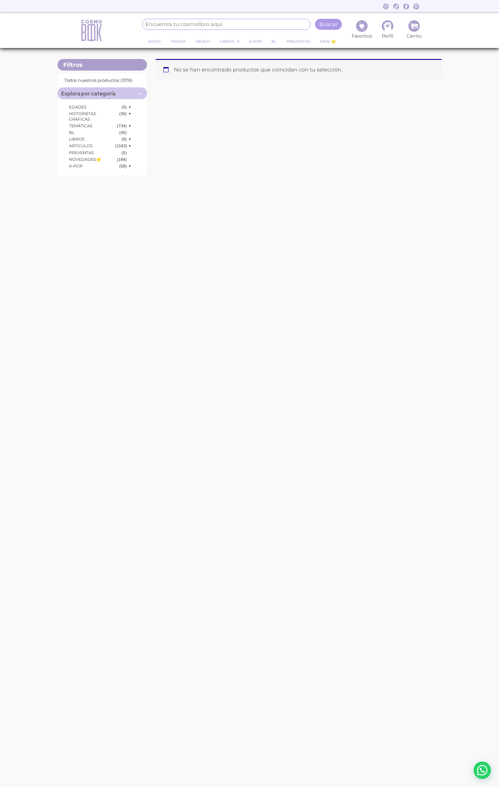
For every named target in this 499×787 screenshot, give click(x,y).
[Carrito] (414, 26)
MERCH (202, 41)
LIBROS (227, 41)
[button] (482, 770)
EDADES (78, 107)
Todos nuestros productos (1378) (98, 80)
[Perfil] (387, 26)
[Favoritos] (362, 26)
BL (274, 41)
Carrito (414, 36)
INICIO (154, 41)
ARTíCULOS (81, 145)
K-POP (255, 41)
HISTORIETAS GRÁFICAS (82, 116)
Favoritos (362, 36)
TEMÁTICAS (80, 125)
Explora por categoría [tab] (88, 93)
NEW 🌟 (328, 41)
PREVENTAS (298, 41)
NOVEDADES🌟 (85, 159)
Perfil (387, 36)
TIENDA (178, 41)
